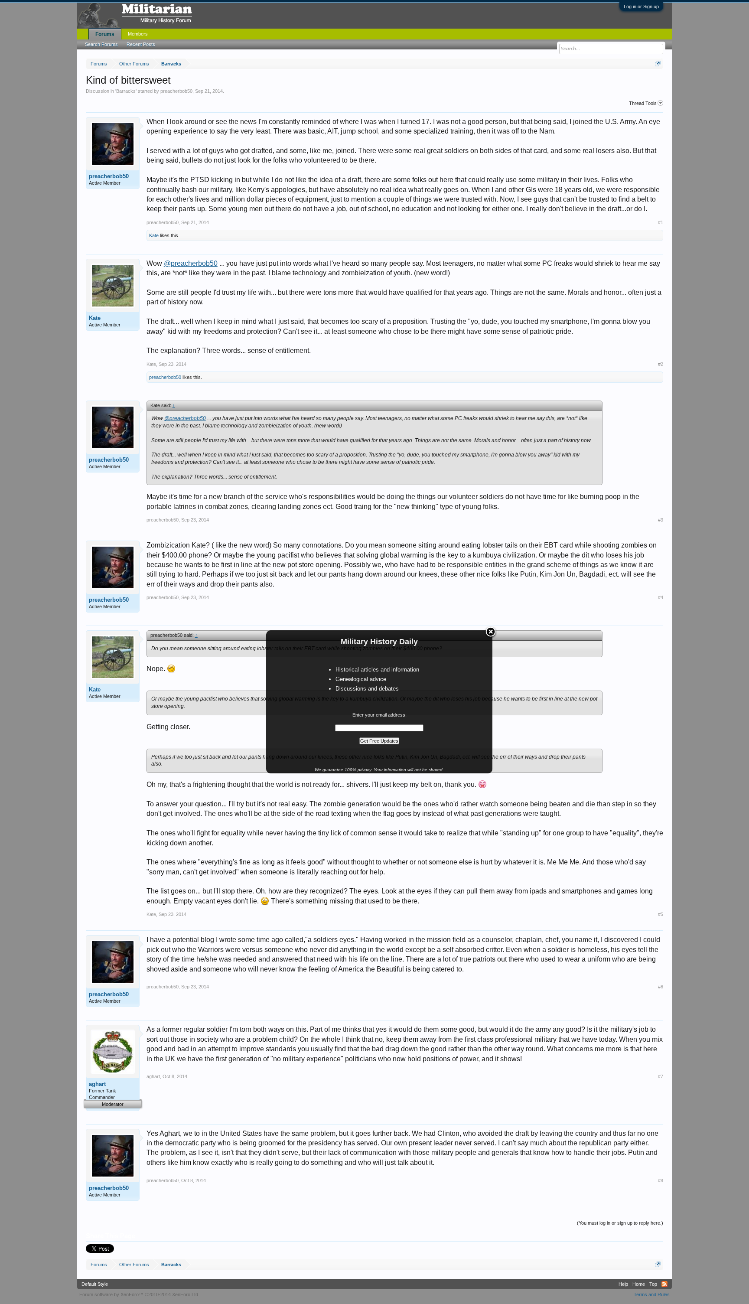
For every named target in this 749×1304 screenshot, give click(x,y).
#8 (660, 1180)
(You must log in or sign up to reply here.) (620, 1223)
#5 (660, 914)
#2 (660, 364)
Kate (154, 235)
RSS (664, 1284)
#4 (660, 597)
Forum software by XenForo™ (139, 1294)
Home (638, 1284)
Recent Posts (141, 44)
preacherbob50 (176, 91)
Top (653, 1284)
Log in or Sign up (641, 6)
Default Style (94, 1284)
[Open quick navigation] (658, 63)
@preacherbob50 (191, 263)
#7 (660, 1076)
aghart (97, 1084)
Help (623, 1284)
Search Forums (101, 44)
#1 (660, 222)
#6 (660, 986)
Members (138, 33)
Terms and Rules (652, 1294)
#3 (660, 519)
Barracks (126, 91)
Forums (104, 34)
